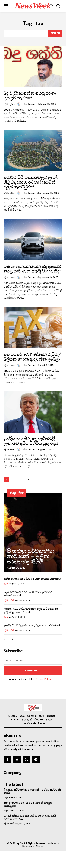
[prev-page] (6, 639)
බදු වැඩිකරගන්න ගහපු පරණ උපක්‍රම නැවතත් (30, 95)
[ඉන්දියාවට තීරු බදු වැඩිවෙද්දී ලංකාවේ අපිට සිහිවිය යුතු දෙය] (33, 412)
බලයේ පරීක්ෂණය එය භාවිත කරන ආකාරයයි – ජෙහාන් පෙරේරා (29, 593)
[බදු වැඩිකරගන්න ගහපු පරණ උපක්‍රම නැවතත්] (33, 66)
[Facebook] (7, 759)
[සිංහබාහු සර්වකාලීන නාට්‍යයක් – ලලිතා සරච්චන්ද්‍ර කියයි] (33, 532)
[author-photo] (19, 104)
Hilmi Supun (28, 104)
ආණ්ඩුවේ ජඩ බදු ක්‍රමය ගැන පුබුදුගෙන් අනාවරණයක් (32, 625)
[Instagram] (17, 759)
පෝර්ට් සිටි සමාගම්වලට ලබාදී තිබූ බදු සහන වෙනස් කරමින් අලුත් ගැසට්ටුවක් (31, 182)
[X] (26, 759)
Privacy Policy (43, 679)
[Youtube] (36, 759)
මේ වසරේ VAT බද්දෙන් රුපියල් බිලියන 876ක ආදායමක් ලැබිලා (32, 356)
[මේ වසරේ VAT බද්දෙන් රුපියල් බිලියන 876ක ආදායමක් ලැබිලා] (33, 328)
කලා (6, 583)
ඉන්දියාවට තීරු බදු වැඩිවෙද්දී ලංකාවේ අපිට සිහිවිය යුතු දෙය (31, 441)
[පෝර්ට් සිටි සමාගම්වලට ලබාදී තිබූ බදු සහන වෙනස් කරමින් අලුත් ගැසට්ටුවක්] (33, 151)
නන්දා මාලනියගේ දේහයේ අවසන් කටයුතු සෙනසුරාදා (33, 578)
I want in (31, 670)
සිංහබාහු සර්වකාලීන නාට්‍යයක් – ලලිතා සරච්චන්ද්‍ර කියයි (30, 556)
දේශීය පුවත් (9, 104)
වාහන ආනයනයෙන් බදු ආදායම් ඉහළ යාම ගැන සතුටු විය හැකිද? (32, 268)
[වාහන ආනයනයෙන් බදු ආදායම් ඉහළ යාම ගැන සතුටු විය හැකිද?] (33, 239)
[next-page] (28, 479)
